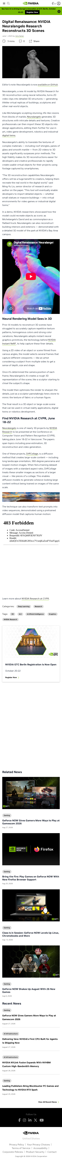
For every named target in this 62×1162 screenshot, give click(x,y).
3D (12, 614)
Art (20, 614)
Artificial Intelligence (35, 614)
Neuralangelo (34, 116)
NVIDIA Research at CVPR (35, 598)
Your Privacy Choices (38, 1144)
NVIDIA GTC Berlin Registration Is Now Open (30, 664)
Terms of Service (21, 1148)
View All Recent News (47, 1102)
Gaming (7, 1010)
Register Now (11, 677)
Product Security (35, 1151)
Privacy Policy (16, 1144)
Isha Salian (19, 36)
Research (38, 606)
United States (31, 1138)
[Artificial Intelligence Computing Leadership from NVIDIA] (30, 3)
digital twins (8, 135)
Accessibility (40, 1148)
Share (36, 41)
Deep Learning (23, 606)
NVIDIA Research (10, 619)
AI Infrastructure (11, 1034)
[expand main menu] (4, 3)
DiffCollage (32, 453)
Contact (52, 1151)
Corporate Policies (13, 1151)
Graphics (52, 614)
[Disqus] (31, 723)
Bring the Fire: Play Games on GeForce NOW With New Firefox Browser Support (30, 878)
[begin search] (8, 3)
